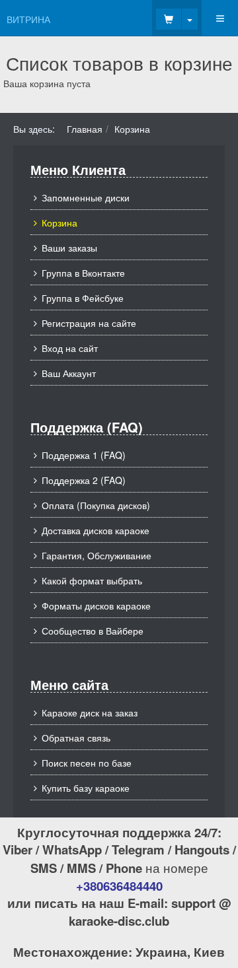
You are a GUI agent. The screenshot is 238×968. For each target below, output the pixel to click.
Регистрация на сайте (89, 322)
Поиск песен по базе (87, 762)
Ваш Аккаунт (69, 373)
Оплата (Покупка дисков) (96, 505)
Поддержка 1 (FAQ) (84, 455)
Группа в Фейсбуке (83, 297)
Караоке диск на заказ (90, 712)
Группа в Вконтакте (83, 272)
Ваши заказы (69, 247)
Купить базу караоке (86, 787)
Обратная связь (76, 737)
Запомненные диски (86, 197)
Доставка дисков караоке (95, 530)
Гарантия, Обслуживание (96, 555)
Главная (84, 128)
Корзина (59, 222)
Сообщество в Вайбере (92, 630)
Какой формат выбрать (92, 580)
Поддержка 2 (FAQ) (84, 480)
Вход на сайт (70, 348)
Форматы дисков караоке (96, 605)
